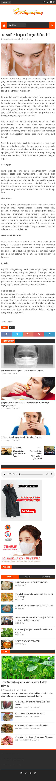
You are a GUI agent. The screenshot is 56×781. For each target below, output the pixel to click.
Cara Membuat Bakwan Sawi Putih (29, 713)
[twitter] (47, 2)
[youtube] (50, 2)
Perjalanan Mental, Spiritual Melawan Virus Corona (22, 371)
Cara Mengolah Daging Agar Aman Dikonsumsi (34, 737)
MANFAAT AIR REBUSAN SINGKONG (31, 582)
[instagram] (54, 2)
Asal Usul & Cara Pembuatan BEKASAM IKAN (34, 606)
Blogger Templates (39, 778)
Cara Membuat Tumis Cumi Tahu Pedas (31, 725)
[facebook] (44, 2)
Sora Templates (24, 778)
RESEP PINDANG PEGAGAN (27, 641)
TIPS (11, 327)
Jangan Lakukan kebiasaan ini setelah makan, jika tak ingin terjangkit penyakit (25, 404)
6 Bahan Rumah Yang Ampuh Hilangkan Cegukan (21, 437)
